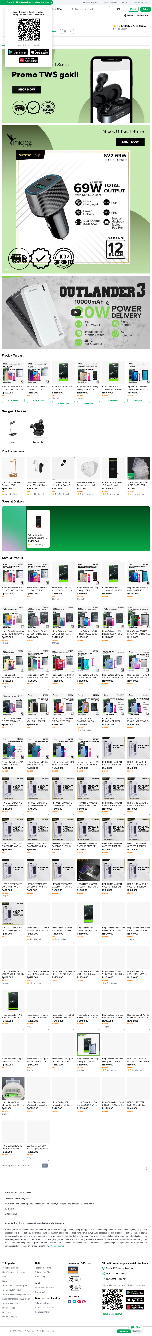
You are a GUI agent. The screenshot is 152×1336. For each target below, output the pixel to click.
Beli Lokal (6, 1312)
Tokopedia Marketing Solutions (16, 1294)
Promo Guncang (9, 1317)
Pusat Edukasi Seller (44, 1287)
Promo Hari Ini (8, 1308)
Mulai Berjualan (110, 2)
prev (4, 85)
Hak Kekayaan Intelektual (13, 1272)
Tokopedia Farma (10, 1303)
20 (32, 1165)
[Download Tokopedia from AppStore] (135, 1300)
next (147, 85)
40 (37, 1165)
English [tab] (136, 1331)
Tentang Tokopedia (90, 2)
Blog (4, 1281)
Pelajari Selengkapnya (112, 1314)
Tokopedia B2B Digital (12, 1290)
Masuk (133, 9)
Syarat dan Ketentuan (45, 1307)
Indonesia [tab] (124, 1331)
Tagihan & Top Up (43, 1268)
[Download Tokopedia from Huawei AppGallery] (135, 1307)
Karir (4, 1276)
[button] (138, 15)
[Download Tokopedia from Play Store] (135, 1293)
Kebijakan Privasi (42, 1312)
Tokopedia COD (42, 1272)
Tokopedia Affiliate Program (15, 1285)
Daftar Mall (40, 1292)
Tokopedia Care (140, 2)
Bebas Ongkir (41, 1276)
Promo (125, 2)
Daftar (145, 9)
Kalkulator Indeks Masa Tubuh (16, 1299)
